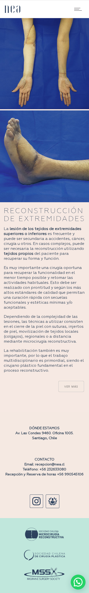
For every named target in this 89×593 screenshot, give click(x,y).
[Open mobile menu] (79, 9)
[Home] (12, 9)
